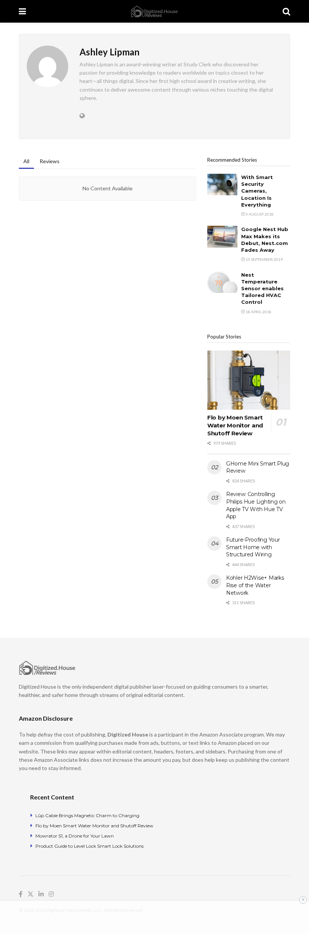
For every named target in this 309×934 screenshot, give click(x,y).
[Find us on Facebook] (21, 894)
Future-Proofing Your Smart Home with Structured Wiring (253, 547)
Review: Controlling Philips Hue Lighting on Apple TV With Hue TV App (256, 505)
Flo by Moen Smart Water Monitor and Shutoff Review (235, 425)
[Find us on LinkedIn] (41, 894)
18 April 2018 (258, 311)
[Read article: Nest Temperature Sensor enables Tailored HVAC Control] (222, 282)
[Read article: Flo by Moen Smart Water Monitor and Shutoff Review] (248, 380)
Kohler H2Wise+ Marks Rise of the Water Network (255, 585)
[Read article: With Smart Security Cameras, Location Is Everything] (222, 184)
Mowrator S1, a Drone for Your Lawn (74, 836)
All (26, 161)
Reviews (50, 161)
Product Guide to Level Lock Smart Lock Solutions (89, 846)
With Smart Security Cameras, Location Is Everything (257, 191)
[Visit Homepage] (154, 11)
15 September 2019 (264, 259)
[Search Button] (286, 11)
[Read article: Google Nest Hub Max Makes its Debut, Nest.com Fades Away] (222, 236)
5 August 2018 (259, 214)
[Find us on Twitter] (31, 894)
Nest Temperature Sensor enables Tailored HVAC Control (262, 288)
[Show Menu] (22, 11)
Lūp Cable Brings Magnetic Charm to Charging (87, 815)
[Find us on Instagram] (51, 894)
